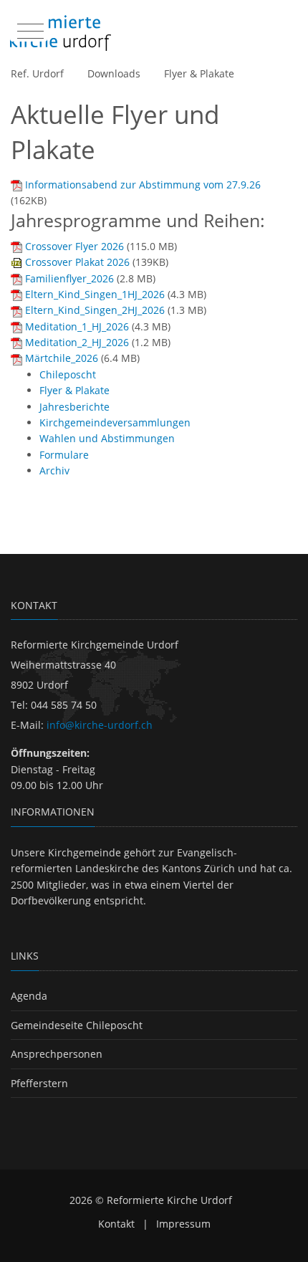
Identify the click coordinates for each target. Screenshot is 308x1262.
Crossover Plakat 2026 (77, 262)
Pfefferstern (39, 1083)
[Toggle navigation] (28, 28)
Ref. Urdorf (37, 73)
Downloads (113, 73)
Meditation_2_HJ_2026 (77, 342)
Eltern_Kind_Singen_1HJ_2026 (95, 294)
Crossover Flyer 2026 (74, 246)
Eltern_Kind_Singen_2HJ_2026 (95, 310)
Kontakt (116, 1223)
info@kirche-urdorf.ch (100, 725)
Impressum (183, 1223)
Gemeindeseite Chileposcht (77, 1025)
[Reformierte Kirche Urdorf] (60, 33)
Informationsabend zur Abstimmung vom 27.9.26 (143, 184)
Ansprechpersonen (56, 1054)
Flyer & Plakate (199, 73)
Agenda (29, 996)
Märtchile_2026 (61, 358)
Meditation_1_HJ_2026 (77, 326)
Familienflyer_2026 (69, 278)
